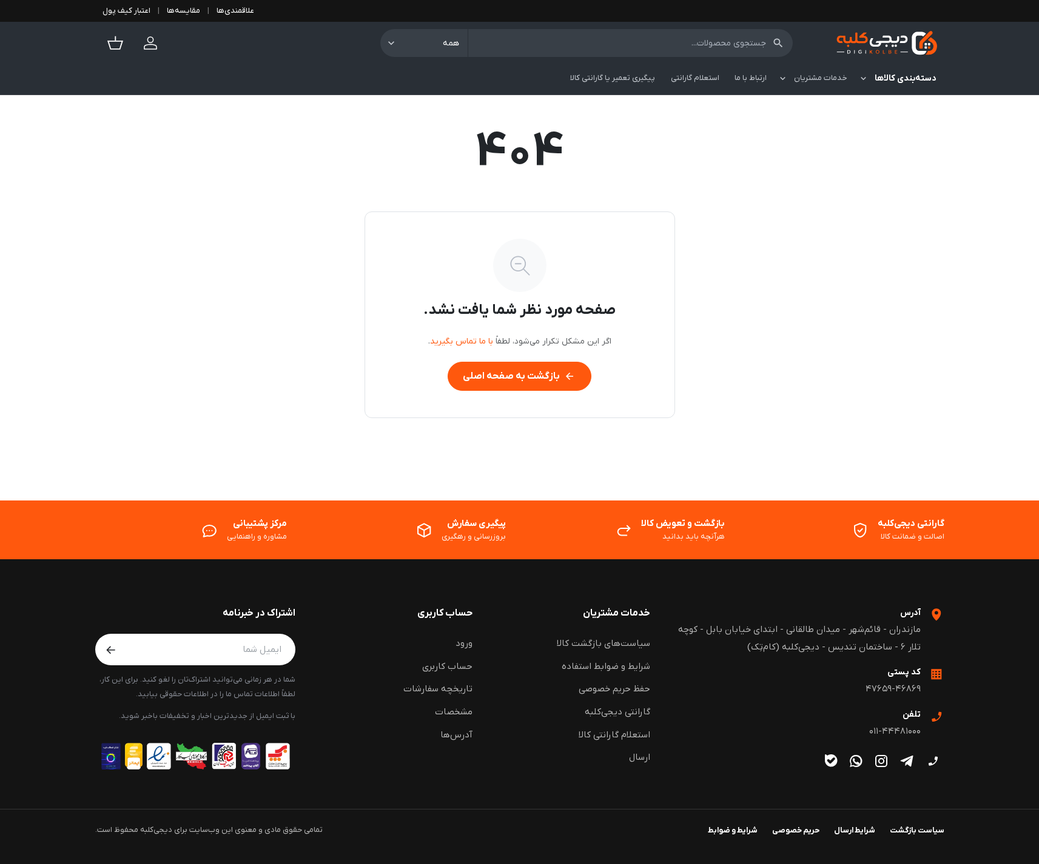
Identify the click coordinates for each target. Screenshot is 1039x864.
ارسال (639, 757)
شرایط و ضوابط (733, 830)
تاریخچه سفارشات (437, 689)
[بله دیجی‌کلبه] (831, 760)
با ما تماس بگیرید (461, 341)
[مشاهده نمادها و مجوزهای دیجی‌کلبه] (195, 756)
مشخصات (453, 712)
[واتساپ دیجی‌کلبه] (856, 760)
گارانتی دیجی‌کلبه (617, 712)
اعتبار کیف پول (126, 10)
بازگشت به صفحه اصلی (519, 376)
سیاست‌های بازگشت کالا (603, 643)
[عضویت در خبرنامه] (111, 649)
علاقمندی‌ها (235, 10)
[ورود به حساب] (150, 43)
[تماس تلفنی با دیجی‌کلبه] (933, 760)
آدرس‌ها (456, 735)
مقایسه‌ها (183, 10)
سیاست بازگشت (917, 830)
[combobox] (630, 43)
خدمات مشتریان (616, 613)
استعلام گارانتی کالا (614, 735)
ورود (464, 643)
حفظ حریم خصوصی (614, 689)
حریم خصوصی (795, 830)
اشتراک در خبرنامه (259, 613)
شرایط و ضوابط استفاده (606, 666)
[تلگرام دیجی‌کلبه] (907, 760)
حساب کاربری (444, 613)
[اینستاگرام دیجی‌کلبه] (881, 760)
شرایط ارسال (854, 830)
